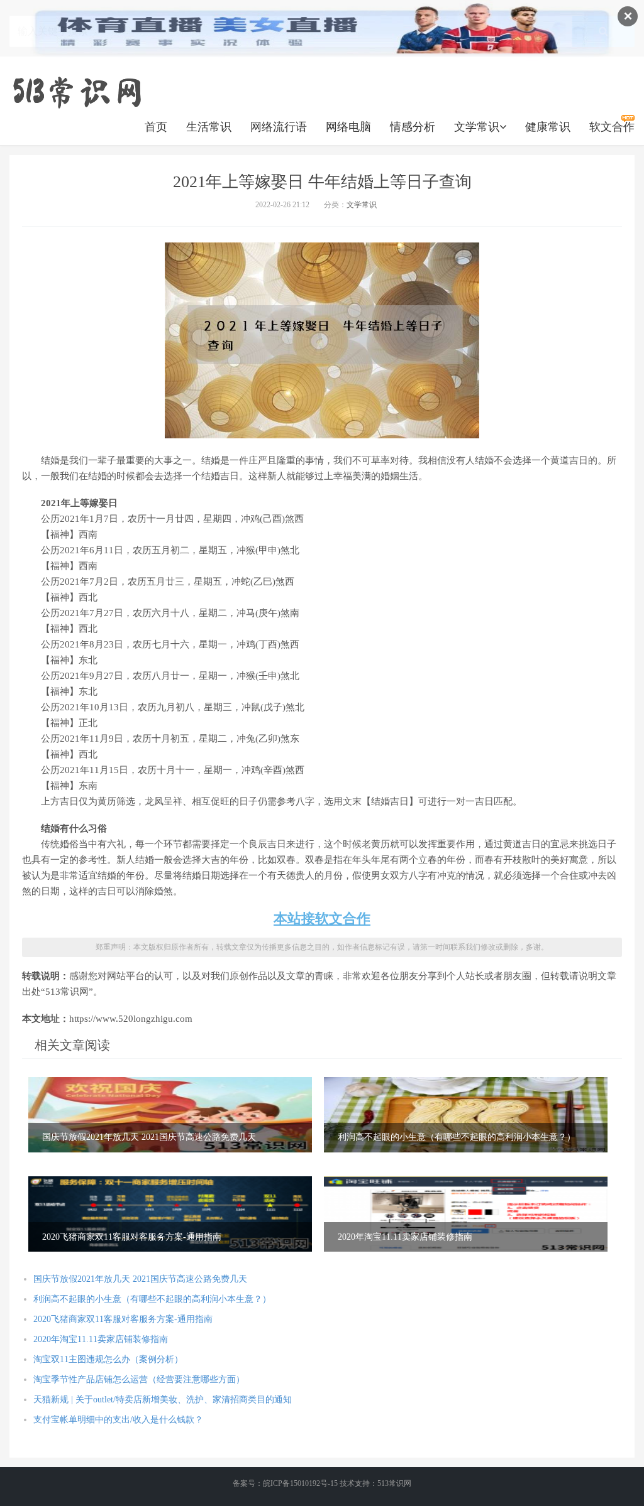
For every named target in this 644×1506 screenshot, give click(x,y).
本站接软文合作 (322, 918)
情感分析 (412, 127)
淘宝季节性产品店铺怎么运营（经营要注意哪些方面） (139, 1379)
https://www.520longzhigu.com (76, 91)
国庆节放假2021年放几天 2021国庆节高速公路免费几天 (140, 1279)
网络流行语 (278, 127)
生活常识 (208, 127)
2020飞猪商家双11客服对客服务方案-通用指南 (123, 1319)
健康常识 (547, 127)
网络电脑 (348, 127)
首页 (156, 127)
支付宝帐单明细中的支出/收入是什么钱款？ (118, 1419)
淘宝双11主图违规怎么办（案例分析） (108, 1359)
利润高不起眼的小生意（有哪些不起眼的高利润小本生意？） (152, 1299)
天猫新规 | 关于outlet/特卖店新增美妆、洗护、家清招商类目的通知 (162, 1399)
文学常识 (476, 127)
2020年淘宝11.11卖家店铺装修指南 (100, 1339)
